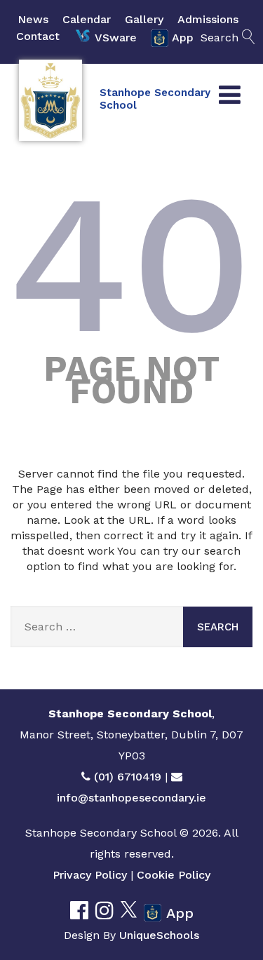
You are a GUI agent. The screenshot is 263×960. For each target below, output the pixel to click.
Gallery (144, 19)
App (183, 37)
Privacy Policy (90, 874)
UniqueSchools (159, 935)
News (33, 19)
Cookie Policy (173, 874)
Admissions (207, 19)
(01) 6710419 (127, 776)
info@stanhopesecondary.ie (131, 797)
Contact (38, 36)
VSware (116, 37)
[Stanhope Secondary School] (50, 100)
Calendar (86, 19)
